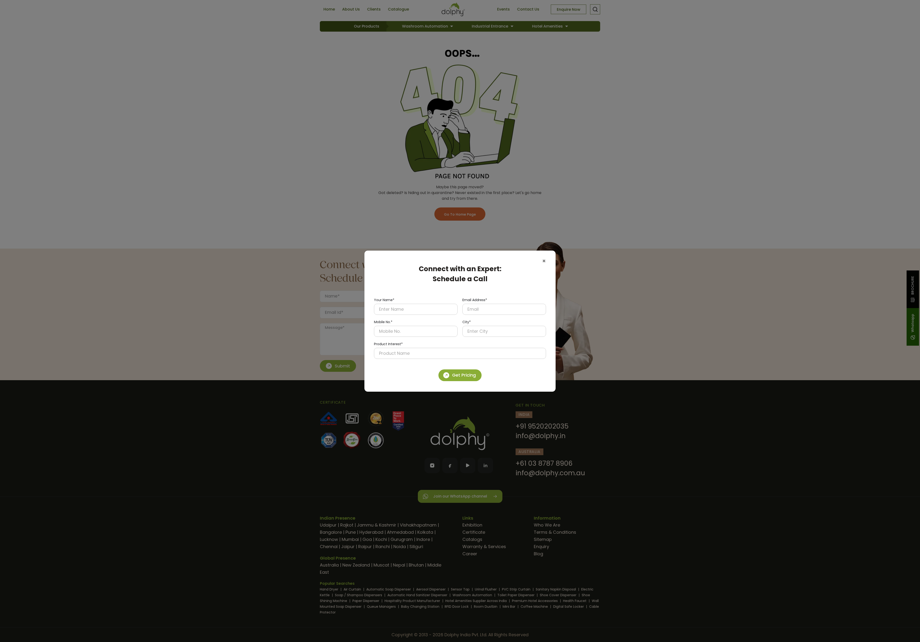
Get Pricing (464, 375)
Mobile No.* (383, 322)
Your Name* (384, 300)
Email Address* (474, 300)
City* (466, 322)
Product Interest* (388, 344)
